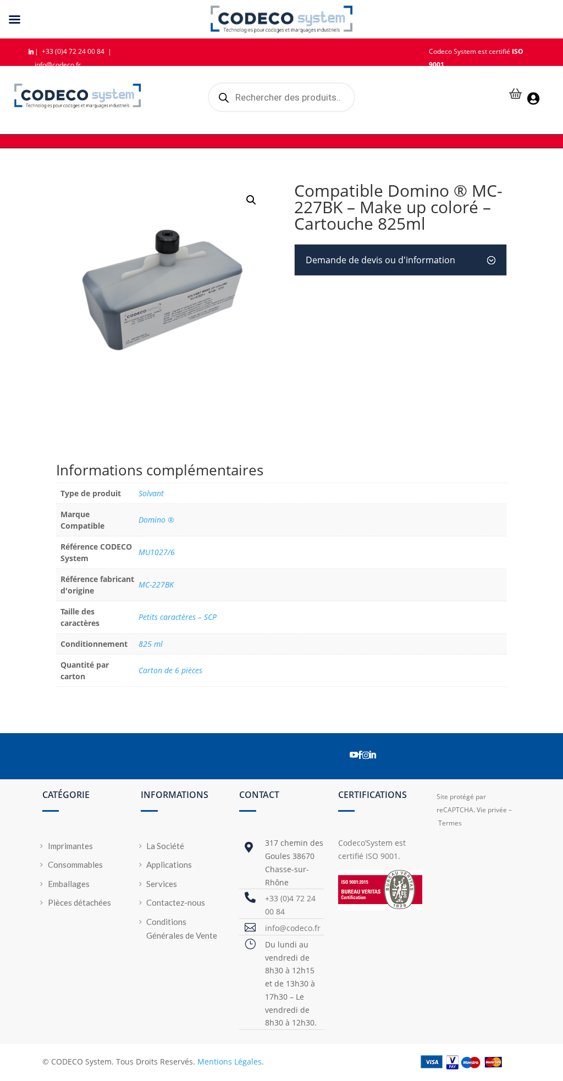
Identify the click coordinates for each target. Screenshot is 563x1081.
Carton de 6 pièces (170, 670)
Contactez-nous (175, 902)
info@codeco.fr (58, 64)
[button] (251, 200)
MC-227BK (156, 584)
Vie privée (492, 809)
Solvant (151, 493)
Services (161, 884)
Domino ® (156, 519)
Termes (450, 823)
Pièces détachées (79, 902)
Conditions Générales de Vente (181, 929)
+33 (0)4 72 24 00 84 (74, 51)
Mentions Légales (229, 1061)
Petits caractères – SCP (178, 617)
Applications (169, 864)
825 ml (151, 644)
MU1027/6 (157, 552)
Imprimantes (70, 846)
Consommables (75, 864)
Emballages (69, 884)
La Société (165, 846)
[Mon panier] (515, 94)
